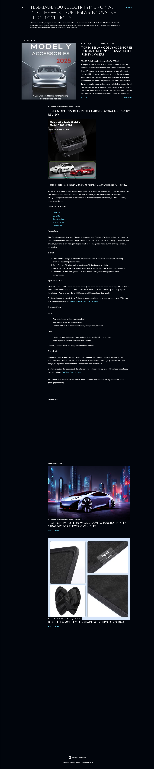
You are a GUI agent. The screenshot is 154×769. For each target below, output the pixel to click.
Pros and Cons (59, 222)
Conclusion (57, 225)
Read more (128, 97)
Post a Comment (87, 98)
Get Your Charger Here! (71, 372)
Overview (57, 212)
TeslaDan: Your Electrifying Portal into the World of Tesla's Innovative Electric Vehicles (73, 12)
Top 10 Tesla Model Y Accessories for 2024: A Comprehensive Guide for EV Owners (106, 51)
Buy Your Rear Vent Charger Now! (84, 301)
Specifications (58, 219)
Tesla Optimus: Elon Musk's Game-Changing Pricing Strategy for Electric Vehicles (87, 524)
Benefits (56, 216)
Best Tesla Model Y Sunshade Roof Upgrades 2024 (86, 622)
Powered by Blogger (79, 757)
